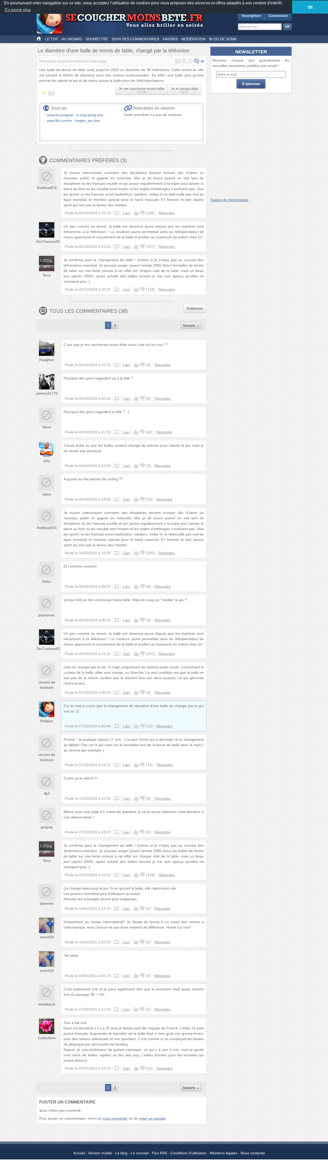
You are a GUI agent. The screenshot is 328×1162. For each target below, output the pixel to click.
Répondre (167, 213)
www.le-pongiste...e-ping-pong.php (75, 115)
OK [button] (310, 7)
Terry (47, 275)
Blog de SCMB (222, 39)
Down (142, 213)
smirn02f (47, 937)
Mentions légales (223, 1153)
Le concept (140, 1153)
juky (47, 460)
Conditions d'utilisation (188, 1153)
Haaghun (46, 360)
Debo (46, 581)
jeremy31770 (47, 393)
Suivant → (191, 325)
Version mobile (100, 1153)
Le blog (121, 1153)
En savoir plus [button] (18, 10)
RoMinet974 (47, 188)
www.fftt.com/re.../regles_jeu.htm (73, 121)
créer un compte (152, 1118)
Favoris (170, 39)
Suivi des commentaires (135, 39)
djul (46, 793)
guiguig (47, 827)
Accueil (79, 1153)
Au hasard (71, 39)
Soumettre (97, 39)
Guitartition (47, 1038)
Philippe (46, 721)
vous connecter (115, 1118)
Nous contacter (253, 1153)
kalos (47, 494)
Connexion (278, 16)
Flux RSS (159, 1153)
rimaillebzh (46, 1004)
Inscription (251, 16)
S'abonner (195, 308)
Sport (102, 61)
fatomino (47, 903)
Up (136, 213)
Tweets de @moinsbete (229, 200)
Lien (126, 213)
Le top (51, 39)
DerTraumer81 (48, 241)
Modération (193, 39)
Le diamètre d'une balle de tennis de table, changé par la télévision (113, 50)
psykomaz (46, 615)
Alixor (46, 427)
